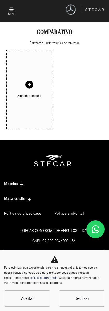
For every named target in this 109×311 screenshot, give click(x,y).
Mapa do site (14, 199)
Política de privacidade (22, 214)
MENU (11, 14)
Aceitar (27, 298)
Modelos (11, 184)
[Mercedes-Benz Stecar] (85, 9)
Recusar (82, 298)
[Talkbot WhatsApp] (95, 229)
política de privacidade (43, 277)
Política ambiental (69, 214)
